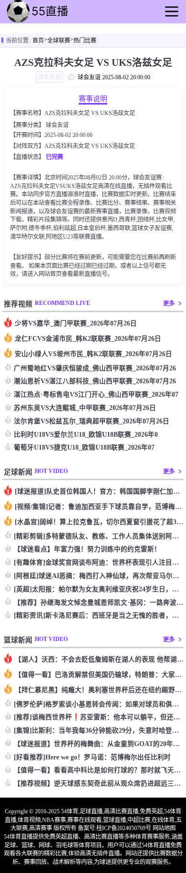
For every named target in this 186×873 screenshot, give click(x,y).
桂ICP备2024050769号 (123, 828)
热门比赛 (84, 40)
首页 (38, 40)
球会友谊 (57, 125)
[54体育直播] (52, 22)
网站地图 (164, 828)
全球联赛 (58, 40)
